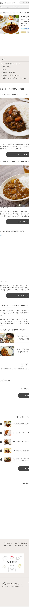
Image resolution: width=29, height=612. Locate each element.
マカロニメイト (17, 545)
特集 (5, 545)
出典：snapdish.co (3, 281)
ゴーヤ (27, 7)
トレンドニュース (8, 543)
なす (8, 7)
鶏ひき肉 (17, 7)
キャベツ (12, 7)
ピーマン (23, 7)
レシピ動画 (24, 543)
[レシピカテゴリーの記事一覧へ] (23, 32)
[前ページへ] (22, 365)
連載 (10, 545)
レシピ (16, 543)
